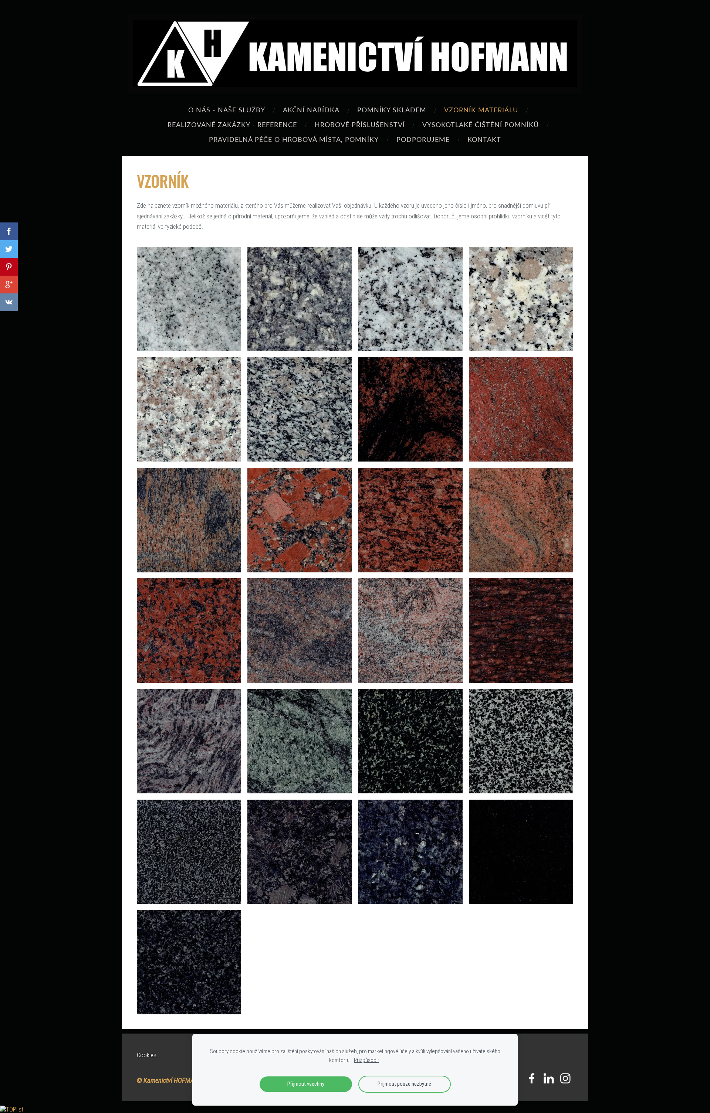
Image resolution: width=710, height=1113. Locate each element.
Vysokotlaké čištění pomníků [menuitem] (480, 124)
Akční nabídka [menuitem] (311, 109)
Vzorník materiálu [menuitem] (481, 109)
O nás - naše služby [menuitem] (226, 109)
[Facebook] (532, 1078)
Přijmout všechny (305, 1083)
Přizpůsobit (366, 1060)
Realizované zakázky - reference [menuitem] (232, 124)
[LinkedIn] (549, 1078)
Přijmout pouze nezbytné (404, 1083)
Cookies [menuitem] (146, 1055)
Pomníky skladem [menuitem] (391, 109)
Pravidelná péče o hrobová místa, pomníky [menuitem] (294, 139)
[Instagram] (565, 1078)
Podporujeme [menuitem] (423, 139)
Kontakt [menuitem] (484, 139)
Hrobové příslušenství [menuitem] (360, 124)
